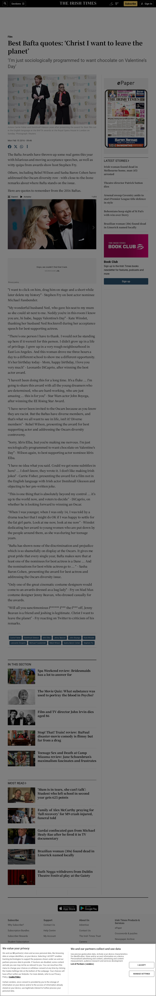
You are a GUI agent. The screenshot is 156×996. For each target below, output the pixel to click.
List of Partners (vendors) (82, 964)
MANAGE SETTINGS (141, 974)
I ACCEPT (142, 965)
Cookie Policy (15, 977)
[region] (78, 970)
